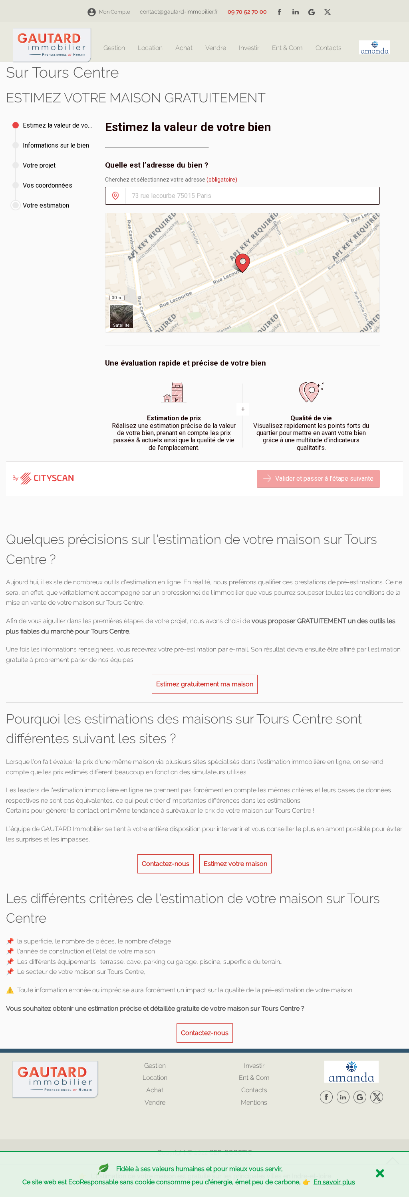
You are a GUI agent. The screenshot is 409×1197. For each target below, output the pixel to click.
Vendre (215, 48)
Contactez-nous (165, 863)
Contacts (328, 48)
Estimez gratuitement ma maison (204, 684)
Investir (249, 48)
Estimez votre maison (235, 863)
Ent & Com (287, 48)
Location (150, 48)
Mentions (254, 1102)
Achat (184, 48)
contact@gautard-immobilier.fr (179, 11)
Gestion (114, 48)
